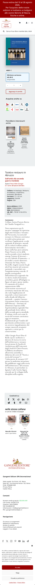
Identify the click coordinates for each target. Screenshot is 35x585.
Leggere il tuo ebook (10, 529)
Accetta (17, 567)
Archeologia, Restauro (21, 190)
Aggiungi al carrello (15, 91)
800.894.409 (23, 501)
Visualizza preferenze (17, 578)
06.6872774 (15, 502)
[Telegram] (9, 403)
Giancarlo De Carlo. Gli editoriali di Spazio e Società (24, 433)
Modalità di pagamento (11, 523)
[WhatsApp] (28, 399)
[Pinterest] (20, 403)
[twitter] (7, 541)
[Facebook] (9, 399)
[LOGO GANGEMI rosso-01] (6, 18)
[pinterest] (15, 541)
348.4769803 (13, 504)
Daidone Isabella (25, 438)
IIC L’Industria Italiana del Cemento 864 (10, 145)
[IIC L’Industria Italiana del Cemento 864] (11, 132)
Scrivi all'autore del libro (15, 186)
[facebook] (3, 541)
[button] (32, 546)
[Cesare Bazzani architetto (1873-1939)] (24, 130)
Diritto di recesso (8, 525)
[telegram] (28, 541)
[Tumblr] (14, 403)
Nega (17, 573)
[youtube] (19, 541)
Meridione (18, 194)
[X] (13, 399)
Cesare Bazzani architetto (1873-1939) (24, 140)
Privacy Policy (21, 582)
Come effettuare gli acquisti (12, 527)
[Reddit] (18, 399)
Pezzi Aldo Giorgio (16, 184)
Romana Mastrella (24, 147)
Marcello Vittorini (10, 431)
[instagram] (11, 541)
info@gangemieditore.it (20, 508)
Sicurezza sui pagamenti (11, 522)
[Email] (26, 403)
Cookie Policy (12, 582)
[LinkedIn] (23, 399)
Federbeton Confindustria (10, 152)
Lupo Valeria (12, 433)
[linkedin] (23, 541)
